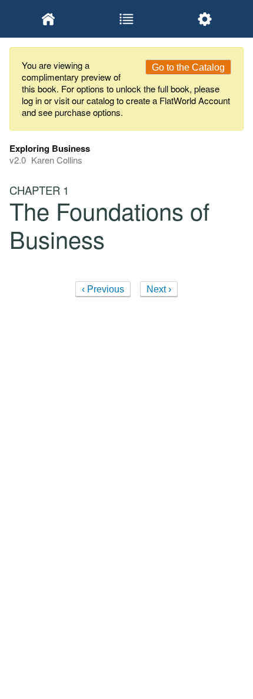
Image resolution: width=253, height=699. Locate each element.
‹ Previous (103, 289)
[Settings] (204, 19)
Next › (159, 289)
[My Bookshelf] (48, 19)
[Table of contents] (127, 19)
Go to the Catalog (188, 67)
